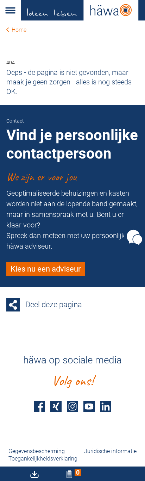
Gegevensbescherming (36, 451)
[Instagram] (72, 406)
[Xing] (56, 406)
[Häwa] (83, 10)
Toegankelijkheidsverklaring (42, 458)
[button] (10, 10)
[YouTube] (89, 406)
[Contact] (134, 237)
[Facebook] (39, 406)
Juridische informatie (110, 451)
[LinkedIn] (105, 406)
